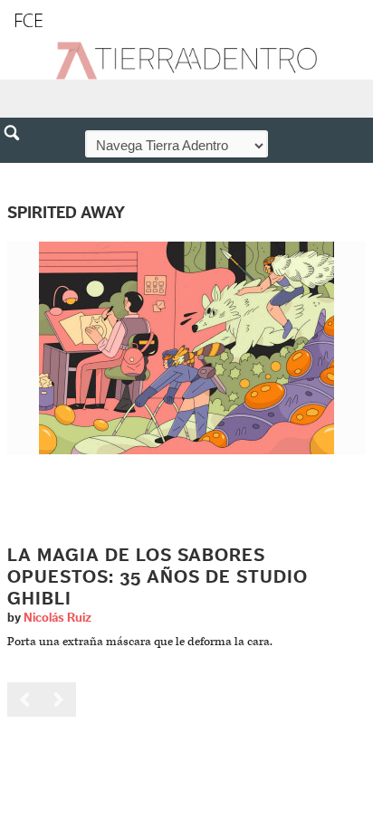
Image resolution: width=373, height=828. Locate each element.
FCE (28, 20)
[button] (18, 171)
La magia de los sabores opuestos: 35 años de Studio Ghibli (157, 577)
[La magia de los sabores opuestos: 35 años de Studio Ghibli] (186, 347)
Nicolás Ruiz (57, 618)
